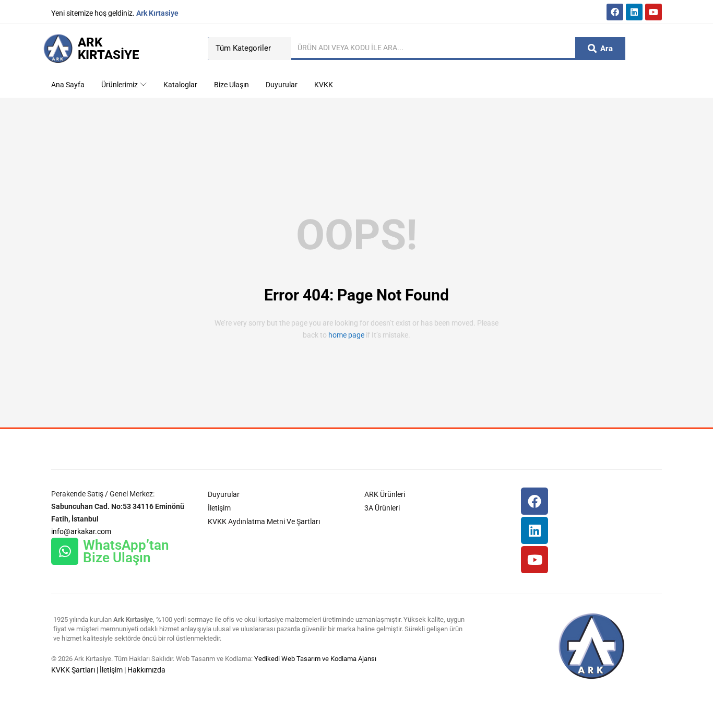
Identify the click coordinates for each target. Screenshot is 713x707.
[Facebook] (615, 12)
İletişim (219, 508)
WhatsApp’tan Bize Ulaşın (126, 551)
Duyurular (282, 84)
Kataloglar (180, 84)
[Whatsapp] (64, 551)
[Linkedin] (634, 12)
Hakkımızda (146, 670)
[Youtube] (653, 12)
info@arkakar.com (81, 531)
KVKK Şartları (73, 670)
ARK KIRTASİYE (108, 48)
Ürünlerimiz (120, 84)
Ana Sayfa (68, 84)
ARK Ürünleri (384, 494)
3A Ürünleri (382, 508)
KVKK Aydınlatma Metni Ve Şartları (264, 521)
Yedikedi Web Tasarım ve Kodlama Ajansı (315, 659)
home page (346, 335)
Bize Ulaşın (231, 84)
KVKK (323, 84)
